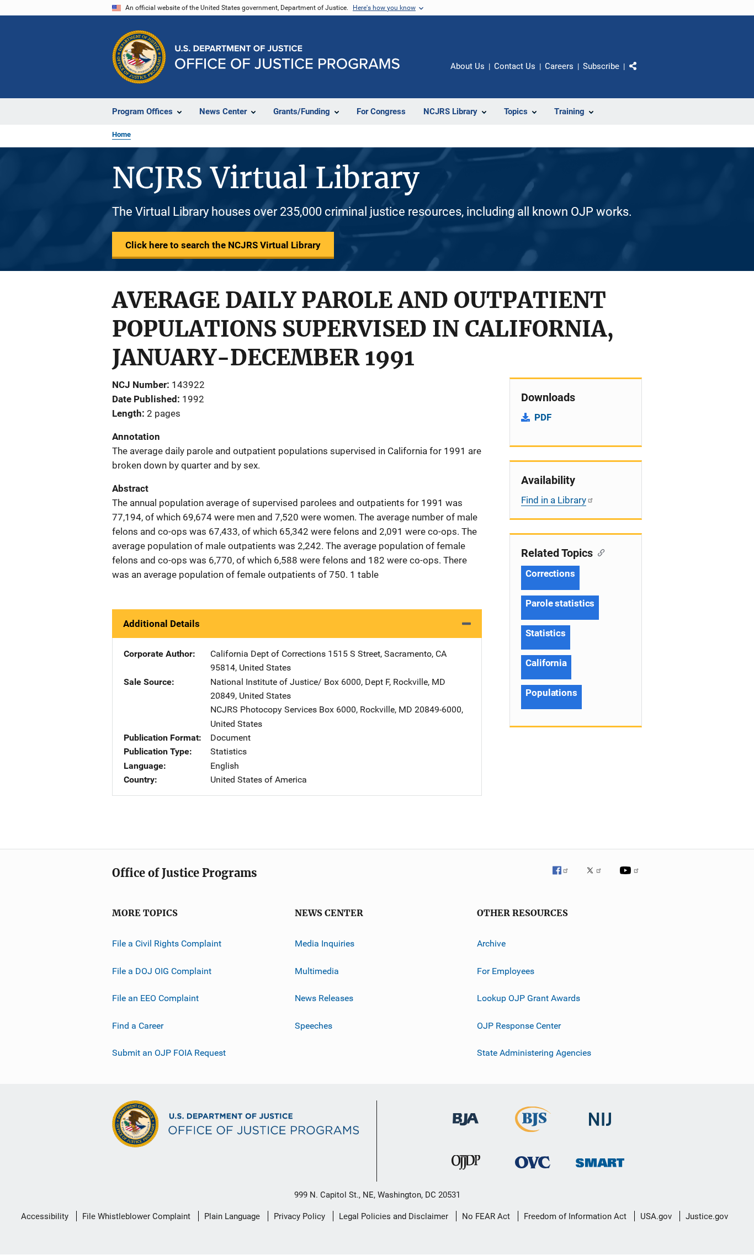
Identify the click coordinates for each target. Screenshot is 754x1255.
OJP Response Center (519, 1025)
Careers (559, 66)
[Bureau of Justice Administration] (466, 1127)
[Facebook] (565, 878)
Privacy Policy (299, 1216)
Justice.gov (707, 1216)
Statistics (545, 633)
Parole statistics (559, 603)
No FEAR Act (486, 1216)
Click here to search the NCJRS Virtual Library (223, 245)
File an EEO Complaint (155, 998)
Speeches (313, 1025)
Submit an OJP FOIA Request (169, 1052)
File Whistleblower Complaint (136, 1216)
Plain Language (232, 1216)
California (546, 662)
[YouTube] (631, 878)
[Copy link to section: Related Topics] (598, 551)
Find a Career (137, 1025)
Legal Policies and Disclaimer (393, 1216)
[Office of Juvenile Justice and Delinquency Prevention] (466, 1171)
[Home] (287, 57)
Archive (491, 943)
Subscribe (601, 66)
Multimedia (317, 971)
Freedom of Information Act (575, 1216)
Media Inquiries (324, 943)
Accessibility (44, 1216)
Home (121, 134)
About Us (467, 66)
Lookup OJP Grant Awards (528, 998)
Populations (551, 692)
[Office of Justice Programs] (139, 57)
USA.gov (656, 1216)
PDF (542, 417)
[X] (598, 878)
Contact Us (514, 66)
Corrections (550, 573)
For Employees (505, 971)
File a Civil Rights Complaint (166, 943)
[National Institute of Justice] (600, 1127)
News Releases (324, 998)
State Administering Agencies (534, 1052)
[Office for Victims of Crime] (532, 1170)
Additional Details (161, 623)
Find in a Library (553, 500)
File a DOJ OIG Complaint (161, 971)
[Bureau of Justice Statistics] (533, 1134)
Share (642, 74)
